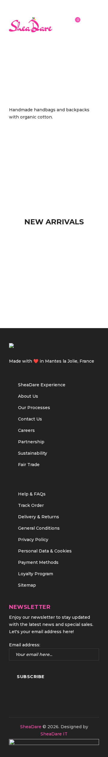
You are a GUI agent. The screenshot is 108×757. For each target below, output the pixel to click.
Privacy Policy (33, 539)
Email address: (24, 645)
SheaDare (30, 726)
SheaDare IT (54, 734)
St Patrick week (45, 75)
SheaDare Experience (41, 384)
